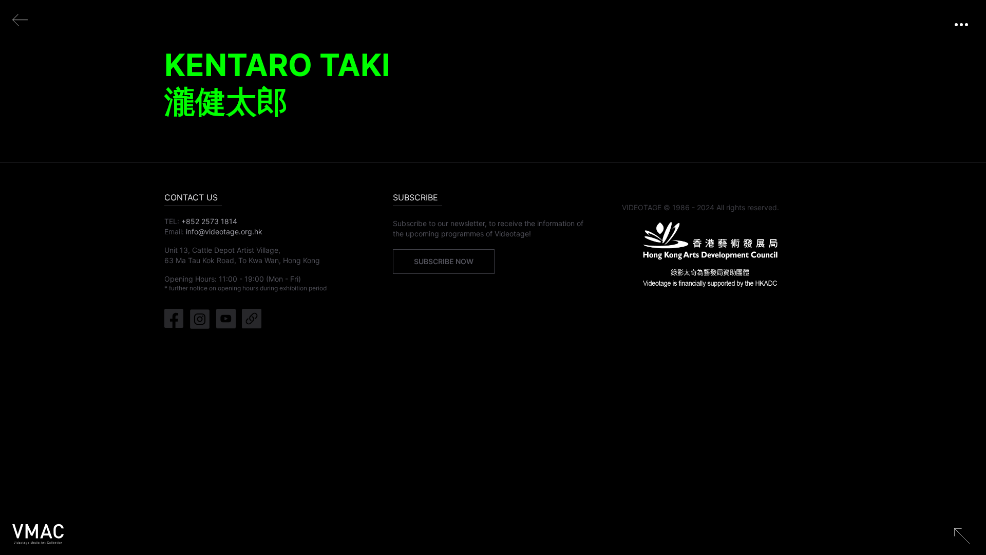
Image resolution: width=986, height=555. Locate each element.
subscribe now (443, 261)
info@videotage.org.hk (224, 231)
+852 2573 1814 (209, 221)
